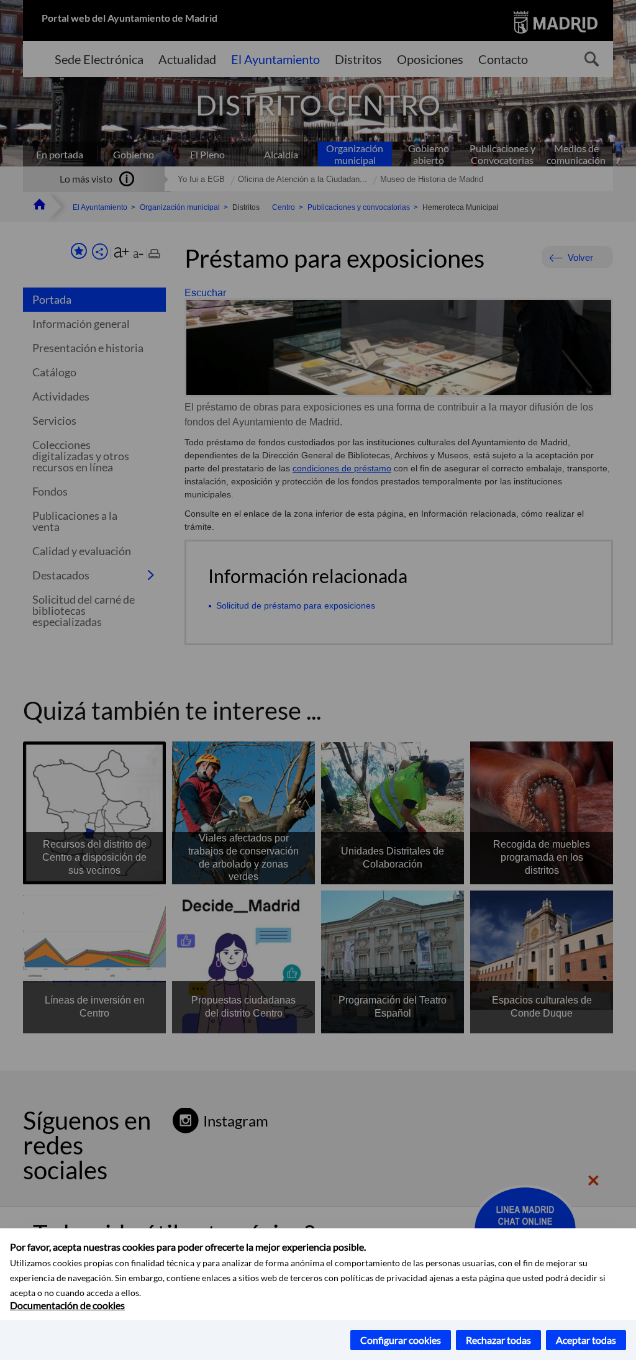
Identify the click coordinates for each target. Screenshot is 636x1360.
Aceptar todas (586, 1340)
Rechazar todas (498, 1340)
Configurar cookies (400, 1340)
